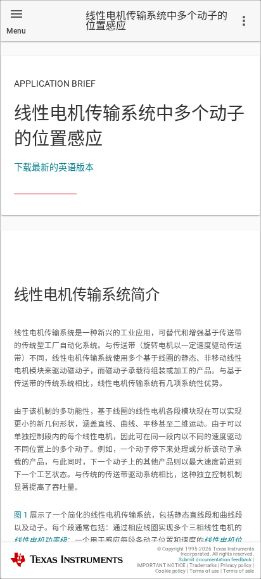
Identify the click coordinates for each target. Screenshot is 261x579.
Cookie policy (170, 571)
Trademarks (203, 565)
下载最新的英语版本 (54, 167)
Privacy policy (235, 565)
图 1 (21, 515)
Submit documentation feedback (215, 560)
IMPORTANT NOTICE (161, 565)
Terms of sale (238, 571)
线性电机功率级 (40, 540)
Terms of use (204, 571)
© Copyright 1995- (184, 549)
